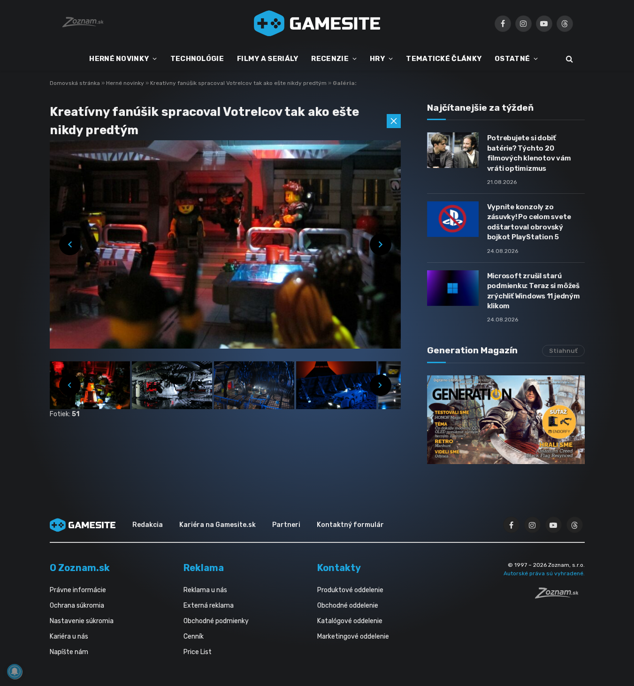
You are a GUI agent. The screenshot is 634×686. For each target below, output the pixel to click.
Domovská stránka (75, 83)
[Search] (568, 58)
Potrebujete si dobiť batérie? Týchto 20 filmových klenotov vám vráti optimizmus (529, 153)
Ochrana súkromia (77, 606)
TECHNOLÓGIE (197, 58)
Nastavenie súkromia (82, 621)
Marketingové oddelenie (353, 636)
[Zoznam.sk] (560, 596)
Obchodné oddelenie (347, 606)
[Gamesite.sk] (317, 23)
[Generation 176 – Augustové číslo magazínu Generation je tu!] (506, 419)
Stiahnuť (563, 350)
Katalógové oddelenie (349, 621)
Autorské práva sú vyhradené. (544, 573)
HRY (377, 58)
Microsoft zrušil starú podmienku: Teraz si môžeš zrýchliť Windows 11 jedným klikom (533, 291)
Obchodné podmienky (216, 621)
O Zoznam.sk (80, 567)
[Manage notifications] (14, 671)
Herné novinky (125, 83)
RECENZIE (329, 58)
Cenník (193, 636)
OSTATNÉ (512, 58)
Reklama (203, 567)
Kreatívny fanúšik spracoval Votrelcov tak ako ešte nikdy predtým (239, 83)
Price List (197, 652)
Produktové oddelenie (350, 590)
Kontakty (339, 567)
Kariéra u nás (69, 636)
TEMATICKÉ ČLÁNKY (443, 58)
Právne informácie (78, 590)
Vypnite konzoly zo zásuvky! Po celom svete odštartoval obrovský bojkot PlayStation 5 (529, 222)
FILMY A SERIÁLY (267, 58)
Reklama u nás (205, 590)
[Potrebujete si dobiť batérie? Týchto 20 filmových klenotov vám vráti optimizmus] (453, 150)
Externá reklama (208, 606)
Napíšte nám (69, 652)
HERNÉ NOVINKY (119, 58)
